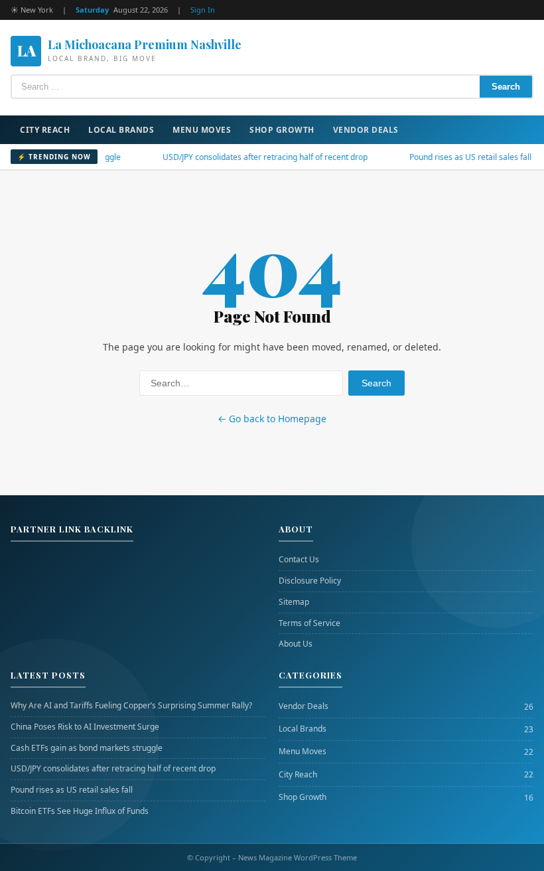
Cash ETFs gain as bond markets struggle (87, 748)
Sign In (202, 10)
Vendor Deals (366, 129)
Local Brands (121, 129)
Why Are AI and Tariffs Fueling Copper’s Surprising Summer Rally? (131, 705)
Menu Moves (201, 129)
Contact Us (299, 559)
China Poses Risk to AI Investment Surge (85, 727)
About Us (295, 644)
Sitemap (294, 602)
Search (506, 87)
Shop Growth (281, 129)
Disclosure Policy (310, 581)
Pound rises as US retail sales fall (453, 157)
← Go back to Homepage (272, 418)
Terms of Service (309, 623)
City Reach (45, 129)
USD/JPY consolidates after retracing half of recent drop (247, 157)
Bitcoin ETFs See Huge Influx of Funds (80, 811)
